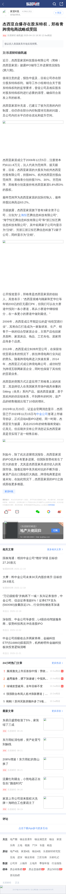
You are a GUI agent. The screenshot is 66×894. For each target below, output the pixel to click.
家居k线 (25, 851)
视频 (27, 845)
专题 (42, 845)
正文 (17, 883)
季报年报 (44, 863)
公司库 (13, 863)
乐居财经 (11, 35)
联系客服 (52, 505)
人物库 (23, 863)
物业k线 (36, 851)
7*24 (34, 845)
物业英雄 (30, 857)
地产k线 (14, 851)
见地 (12, 857)
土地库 (33, 863)
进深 (19, 857)
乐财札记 (54, 857)
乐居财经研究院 (51, 851)
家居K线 (9, 491)
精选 (49, 845)
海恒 (24, 215)
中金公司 (42, 414)
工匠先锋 (42, 857)
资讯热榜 (15, 875)
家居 (59, 839)
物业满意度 (41, 839)
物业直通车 (26, 839)
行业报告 (57, 863)
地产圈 (13, 839)
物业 (51, 839)
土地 (19, 845)
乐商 (12, 845)
